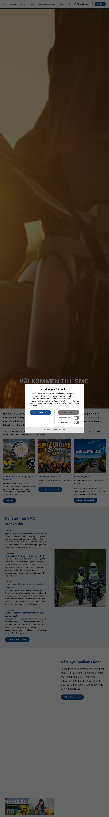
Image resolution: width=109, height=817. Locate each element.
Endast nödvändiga (68, 412)
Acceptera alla (40, 412)
